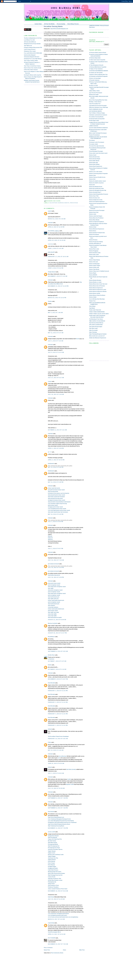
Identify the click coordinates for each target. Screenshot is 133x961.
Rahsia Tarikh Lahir (94, 267)
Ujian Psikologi (93, 332)
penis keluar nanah (53, 505)
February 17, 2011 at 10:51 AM (58, 256)
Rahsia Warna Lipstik (94, 293)
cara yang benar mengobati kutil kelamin (58, 913)
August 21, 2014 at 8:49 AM (57, 619)
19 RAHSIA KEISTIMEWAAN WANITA (98, 70)
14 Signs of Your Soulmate (96, 68)
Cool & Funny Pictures (29, 49)
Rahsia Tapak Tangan (94, 265)
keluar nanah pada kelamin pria (56, 600)
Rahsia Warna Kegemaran (96, 287)
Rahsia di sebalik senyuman (96, 182)
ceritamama (51, 659)
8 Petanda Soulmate (94, 80)
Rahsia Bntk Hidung (94, 164)
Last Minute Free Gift (29, 40)
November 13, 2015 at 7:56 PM (58, 828)
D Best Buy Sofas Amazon (31, 69)
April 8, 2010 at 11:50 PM (56, 227)
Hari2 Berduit (51, 683)
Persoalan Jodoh (93, 144)
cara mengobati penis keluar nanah (57, 508)
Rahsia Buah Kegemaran (95, 166)
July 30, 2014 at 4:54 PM (56, 567)
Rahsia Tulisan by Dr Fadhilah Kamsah (99, 271)
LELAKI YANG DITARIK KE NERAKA (98, 127)
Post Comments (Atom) (57, 952)
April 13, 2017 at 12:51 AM (56, 934)
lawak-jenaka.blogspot (29, 55)
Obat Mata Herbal (52, 842)
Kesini (77, 338)
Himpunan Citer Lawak (30, 51)
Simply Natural (52, 272)
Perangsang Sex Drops (54, 847)
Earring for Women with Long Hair (32, 75)
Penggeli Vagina (52, 866)
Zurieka (50, 301)
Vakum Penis (51, 883)
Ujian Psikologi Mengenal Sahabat (97, 334)
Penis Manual (51, 864)
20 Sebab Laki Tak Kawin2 (96, 72)
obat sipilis (50, 588)
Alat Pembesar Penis (53, 885)
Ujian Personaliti (93, 330)
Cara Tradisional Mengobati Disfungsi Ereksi (59, 819)
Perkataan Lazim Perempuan (96, 142)
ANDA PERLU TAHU (94, 90)
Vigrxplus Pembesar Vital (54, 878)
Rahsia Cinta (92, 175)
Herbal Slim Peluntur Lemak (55, 880)
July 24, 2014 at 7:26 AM (56, 560)
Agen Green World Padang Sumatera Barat (59, 824)
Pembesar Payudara (53, 887)
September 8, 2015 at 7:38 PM (58, 798)
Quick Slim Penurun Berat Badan (56, 873)
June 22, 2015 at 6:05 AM (56, 763)
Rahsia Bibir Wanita (94, 160)
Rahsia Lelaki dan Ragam (95, 216)
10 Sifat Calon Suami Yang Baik (97, 59)
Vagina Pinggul (51, 856)
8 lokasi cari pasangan (95, 78)
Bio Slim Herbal (52, 840)
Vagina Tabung (51, 851)
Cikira (49, 742)
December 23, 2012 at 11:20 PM (58, 286)
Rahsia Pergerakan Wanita (96, 241)
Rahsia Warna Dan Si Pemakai (97, 286)
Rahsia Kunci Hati (93, 212)
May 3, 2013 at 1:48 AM (55, 312)
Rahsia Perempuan (94, 234)
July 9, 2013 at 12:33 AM (56, 352)
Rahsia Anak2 (92, 155)
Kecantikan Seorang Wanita (53, 26)
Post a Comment (48, 947)
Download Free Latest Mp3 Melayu (33, 58)
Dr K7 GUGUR (51, 938)
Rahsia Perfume (93, 239)
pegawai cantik (70, 784)
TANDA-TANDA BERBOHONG (97, 311)
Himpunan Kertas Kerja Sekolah (32, 43)
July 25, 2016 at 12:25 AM (56, 899)
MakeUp (50, 536)
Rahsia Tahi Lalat (93, 261)
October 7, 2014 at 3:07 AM (57, 661)
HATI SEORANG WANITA (95, 111)
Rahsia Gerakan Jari (94, 197)
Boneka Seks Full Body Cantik (56, 854)
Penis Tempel (51, 863)
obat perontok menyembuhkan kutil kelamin (59, 501)
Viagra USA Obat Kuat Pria (55, 839)
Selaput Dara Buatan (53, 835)
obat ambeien (51, 605)
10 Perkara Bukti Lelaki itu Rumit (97, 52)
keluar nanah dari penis (54, 488)
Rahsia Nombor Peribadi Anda (97, 232)
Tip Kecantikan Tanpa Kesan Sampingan (58, 736)
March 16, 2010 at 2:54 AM (57, 218)
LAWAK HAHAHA (93, 125)
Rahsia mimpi (92, 227)
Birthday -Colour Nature (95, 101)
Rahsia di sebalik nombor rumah (97, 181)
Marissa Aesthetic (52, 623)
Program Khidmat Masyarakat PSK (33, 47)
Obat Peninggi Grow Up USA (55, 875)
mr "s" (49, 452)
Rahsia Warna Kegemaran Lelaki (97, 289)
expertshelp (51, 923)
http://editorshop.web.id (54, 575)
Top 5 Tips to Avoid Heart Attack (32, 66)
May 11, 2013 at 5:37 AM (55, 332)
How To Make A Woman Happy (97, 113)
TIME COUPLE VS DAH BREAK (97, 321)
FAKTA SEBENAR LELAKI (96, 109)
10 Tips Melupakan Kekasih (96, 65)
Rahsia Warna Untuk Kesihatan (97, 295)
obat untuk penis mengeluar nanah (57, 586)
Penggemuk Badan (53, 868)
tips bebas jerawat (71, 769)
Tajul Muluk (92, 308)
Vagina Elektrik (52, 859)
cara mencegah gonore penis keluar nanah (59, 510)
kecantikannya (62, 756)
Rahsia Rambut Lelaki (94, 252)
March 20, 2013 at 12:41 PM (57, 297)
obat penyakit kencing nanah (55, 498)
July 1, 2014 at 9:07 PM (55, 548)
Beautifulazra (51, 636)
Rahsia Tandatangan (94, 263)
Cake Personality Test (94, 103)
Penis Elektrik (51, 861)
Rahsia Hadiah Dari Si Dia (95, 199)
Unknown (50, 222)
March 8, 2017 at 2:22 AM (56, 919)
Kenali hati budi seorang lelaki (96, 118)
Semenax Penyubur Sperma (55, 849)
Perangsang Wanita (53, 844)
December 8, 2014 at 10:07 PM (58, 679)
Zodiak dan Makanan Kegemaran (97, 337)
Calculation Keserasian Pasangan (98, 105)
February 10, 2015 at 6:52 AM (58, 738)
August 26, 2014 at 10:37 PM (57, 633)
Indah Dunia (51, 897)
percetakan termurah (53, 563)
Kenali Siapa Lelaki (94, 120)
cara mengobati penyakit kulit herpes (57, 915)
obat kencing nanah (53, 491)
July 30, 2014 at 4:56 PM (56, 577)
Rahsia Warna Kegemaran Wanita (97, 291)
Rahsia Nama (92, 230)
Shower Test (92, 301)
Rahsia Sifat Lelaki (94, 254)
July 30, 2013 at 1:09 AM (56, 394)
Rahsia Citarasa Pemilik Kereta (97, 177)
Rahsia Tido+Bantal (94, 269)
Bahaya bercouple (94, 94)
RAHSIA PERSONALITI (95, 243)
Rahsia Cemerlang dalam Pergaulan (98, 173)
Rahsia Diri (92, 184)
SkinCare (50, 539)
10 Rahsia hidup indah (94, 58)
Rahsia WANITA (93, 275)
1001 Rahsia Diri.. (67, 8)
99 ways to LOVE (93, 85)
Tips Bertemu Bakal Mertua (96, 322)
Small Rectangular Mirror (54, 932)
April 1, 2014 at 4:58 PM (56, 448)
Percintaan (74, 202)
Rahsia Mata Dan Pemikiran (96, 218)
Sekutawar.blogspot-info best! (31, 56)
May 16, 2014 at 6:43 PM (55, 514)
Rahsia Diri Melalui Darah (95, 186)
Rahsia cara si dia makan (95, 171)
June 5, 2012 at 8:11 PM (55, 268)
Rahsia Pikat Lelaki (94, 249)
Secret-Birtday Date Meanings (97, 299)
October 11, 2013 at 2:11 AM (57, 430)
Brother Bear (51, 655)
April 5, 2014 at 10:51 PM (56, 460)
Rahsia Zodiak (92, 297)
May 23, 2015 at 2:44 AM (55, 750)
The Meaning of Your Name (96, 319)
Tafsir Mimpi (92, 306)
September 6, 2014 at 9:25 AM (58, 651)
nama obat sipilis (52, 614)
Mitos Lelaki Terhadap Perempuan (98, 133)
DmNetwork (51, 463)
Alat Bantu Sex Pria (53, 858)
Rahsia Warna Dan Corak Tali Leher (98, 284)
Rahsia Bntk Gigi (93, 162)
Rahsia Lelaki (92, 214)
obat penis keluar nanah (54, 583)
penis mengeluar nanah (54, 585)
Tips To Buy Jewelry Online (31, 60)
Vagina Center (51, 853)
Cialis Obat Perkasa (53, 870)
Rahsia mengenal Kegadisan (96, 221)
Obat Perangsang (52, 837)
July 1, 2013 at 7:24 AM (55, 341)
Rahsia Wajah (92, 273)
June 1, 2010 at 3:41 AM (55, 248)
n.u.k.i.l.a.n (50, 244)
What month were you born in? (97, 336)
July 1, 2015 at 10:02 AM (56, 773)
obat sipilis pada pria (53, 598)
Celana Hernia (51, 876)
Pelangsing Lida (52, 882)
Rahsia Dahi (92, 179)
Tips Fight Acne (28, 45)
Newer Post (47, 950)
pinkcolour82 (51, 252)
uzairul (49, 211)
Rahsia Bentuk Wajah (94, 158)
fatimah (50, 729)
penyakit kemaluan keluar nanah (56, 489)
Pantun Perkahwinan (94, 135)
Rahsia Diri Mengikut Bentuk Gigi (97, 190)
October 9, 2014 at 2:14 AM (57, 669)
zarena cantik (51, 831)
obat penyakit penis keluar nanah (56, 495)
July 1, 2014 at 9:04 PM (55, 521)
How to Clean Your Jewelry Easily (32, 67)
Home (64, 950)
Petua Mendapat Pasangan (96, 151)
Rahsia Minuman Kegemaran (96, 229)
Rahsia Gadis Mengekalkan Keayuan (98, 194)
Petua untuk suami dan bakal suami (98, 153)
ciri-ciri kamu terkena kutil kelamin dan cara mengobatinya (63, 917)
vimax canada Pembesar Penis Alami (57, 888)
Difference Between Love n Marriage (98, 107)
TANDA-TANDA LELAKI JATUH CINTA (99, 313)
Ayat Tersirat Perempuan (95, 92)
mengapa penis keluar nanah (55, 507)
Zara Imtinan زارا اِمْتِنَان (53, 230)
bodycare (50, 537)
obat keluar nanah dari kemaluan (56, 496)
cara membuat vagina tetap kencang (57, 503)
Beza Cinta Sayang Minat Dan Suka (98, 100)
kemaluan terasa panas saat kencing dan (58, 493)
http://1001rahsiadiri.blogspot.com (59, 28)
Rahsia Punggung (93, 251)
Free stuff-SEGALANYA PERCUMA (33, 53)
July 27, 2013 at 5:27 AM (56, 377)
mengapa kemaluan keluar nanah (56, 500)
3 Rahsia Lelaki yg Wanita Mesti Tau (98, 74)
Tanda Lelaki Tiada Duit (95, 310)
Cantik (69, 779)
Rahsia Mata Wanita (94, 219)
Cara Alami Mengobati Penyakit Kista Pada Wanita (61, 820)
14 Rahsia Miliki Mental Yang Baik (97, 67)
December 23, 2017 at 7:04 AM (58, 944)
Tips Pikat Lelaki (93, 328)
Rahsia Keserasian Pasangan (96, 210)
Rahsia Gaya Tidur (94, 196)
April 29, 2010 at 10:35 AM (56, 240)
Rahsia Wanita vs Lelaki (95, 282)
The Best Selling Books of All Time (33, 38)
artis (59, 758)
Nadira (49, 665)
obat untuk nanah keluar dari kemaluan (58, 512)
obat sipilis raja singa (53, 612)
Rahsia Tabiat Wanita (94, 260)
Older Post (82, 950)
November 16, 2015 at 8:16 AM (58, 891)
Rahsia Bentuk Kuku (94, 157)
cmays (49, 381)
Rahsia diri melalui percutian (96, 188)
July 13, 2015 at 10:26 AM (56, 788)
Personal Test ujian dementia (96, 146)
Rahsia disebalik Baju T (95, 192)
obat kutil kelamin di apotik (55, 617)
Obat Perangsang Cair (53, 846)
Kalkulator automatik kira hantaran (98, 115)
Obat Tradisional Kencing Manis (56, 826)
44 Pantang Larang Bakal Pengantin (98, 76)
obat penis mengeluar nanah (55, 590)
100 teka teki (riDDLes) (30, 42)
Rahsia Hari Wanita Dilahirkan (96, 201)
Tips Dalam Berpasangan (95, 326)
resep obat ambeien (53, 607)
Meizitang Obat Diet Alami (54, 871)
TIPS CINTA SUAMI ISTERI (96, 324)
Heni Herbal (51, 811)
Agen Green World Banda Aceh (56, 817)
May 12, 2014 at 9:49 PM (55, 467)
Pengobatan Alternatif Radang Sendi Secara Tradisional (62, 822)
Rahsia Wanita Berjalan (95, 280)
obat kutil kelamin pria (53, 597)
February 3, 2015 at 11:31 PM (58, 690)
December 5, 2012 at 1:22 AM (57, 276)
